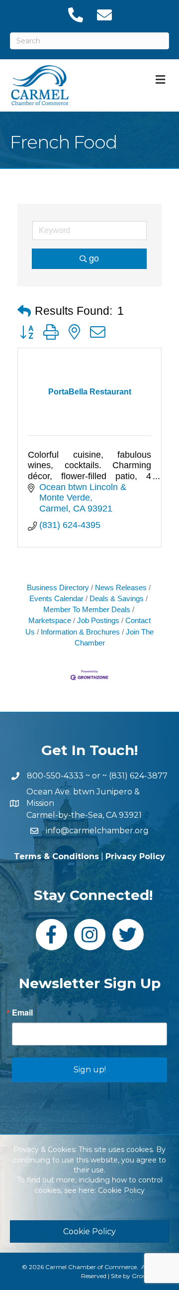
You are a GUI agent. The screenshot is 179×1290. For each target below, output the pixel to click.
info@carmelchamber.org (97, 830)
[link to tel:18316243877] (75, 14)
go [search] (94, 258)
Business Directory (58, 587)
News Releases (121, 587)
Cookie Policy (121, 1190)
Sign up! (90, 1069)
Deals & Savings (117, 598)
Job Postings (98, 620)
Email (22, 1013)
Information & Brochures (80, 632)
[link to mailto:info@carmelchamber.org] (104, 14)
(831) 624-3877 (138, 775)
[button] (24, 311)
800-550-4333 (55, 775)
